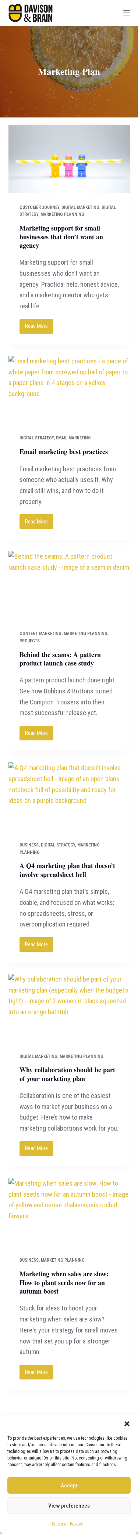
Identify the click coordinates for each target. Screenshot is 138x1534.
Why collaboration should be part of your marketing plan (67, 1074)
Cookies (59, 1523)
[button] (127, 1424)
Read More (39, 328)
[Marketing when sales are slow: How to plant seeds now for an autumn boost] (69, 1212)
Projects (30, 640)
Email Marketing (73, 437)
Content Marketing (40, 633)
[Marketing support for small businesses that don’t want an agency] (69, 159)
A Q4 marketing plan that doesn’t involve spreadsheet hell (67, 870)
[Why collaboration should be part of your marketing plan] (69, 1008)
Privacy (76, 1523)
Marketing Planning (62, 214)
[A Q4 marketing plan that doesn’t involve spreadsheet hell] (69, 796)
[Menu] (126, 13)
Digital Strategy (37, 437)
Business (29, 845)
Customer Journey (39, 207)
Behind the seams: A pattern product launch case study (60, 659)
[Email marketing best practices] (69, 390)
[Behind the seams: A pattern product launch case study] (69, 585)
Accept (69, 1485)
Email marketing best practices (64, 451)
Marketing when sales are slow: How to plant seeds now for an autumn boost (64, 1282)
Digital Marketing (80, 207)
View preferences (69, 1505)
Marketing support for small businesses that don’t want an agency (61, 236)
